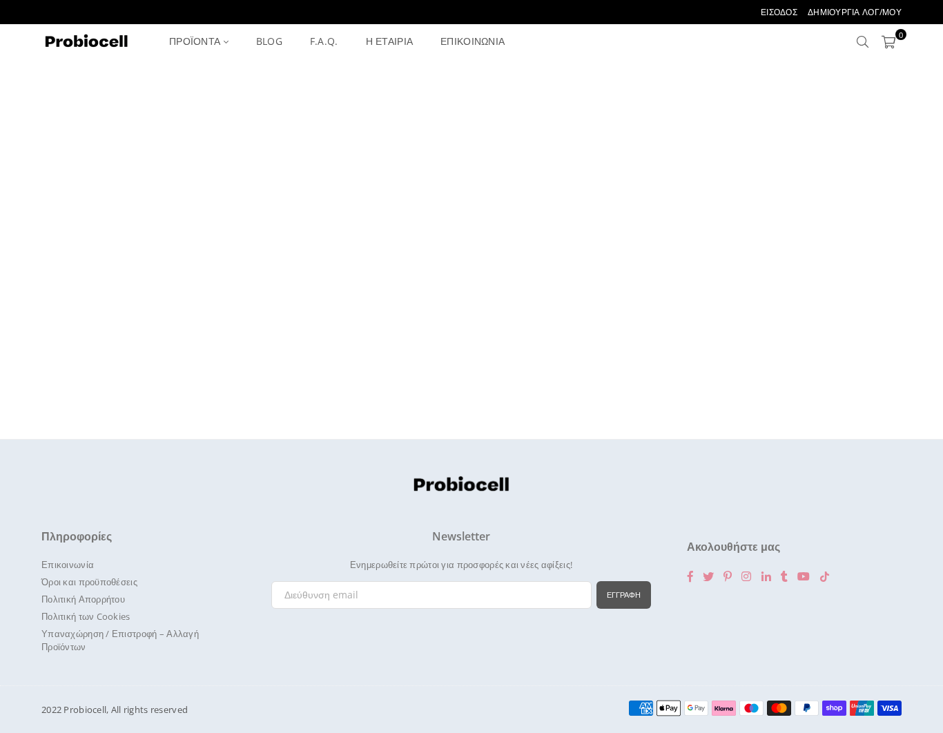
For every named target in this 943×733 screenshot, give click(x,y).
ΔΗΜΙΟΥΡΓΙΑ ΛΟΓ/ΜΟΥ (855, 12)
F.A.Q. (324, 41)
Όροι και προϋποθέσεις (89, 582)
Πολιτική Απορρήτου (83, 599)
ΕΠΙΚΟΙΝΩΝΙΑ (472, 41)
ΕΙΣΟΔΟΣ (779, 12)
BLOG (269, 41)
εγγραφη (624, 594)
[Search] (862, 41)
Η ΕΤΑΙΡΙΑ (390, 41)
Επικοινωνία (67, 564)
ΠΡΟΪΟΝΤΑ (196, 41)
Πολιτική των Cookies (85, 616)
